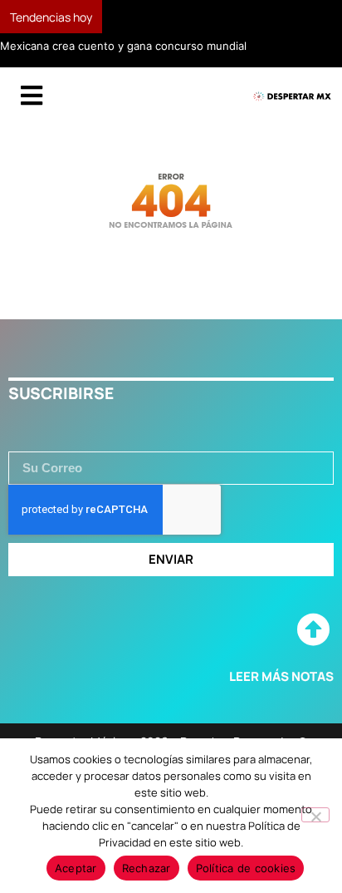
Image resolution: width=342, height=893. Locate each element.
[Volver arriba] (313, 630)
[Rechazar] (315, 814)
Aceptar (76, 868)
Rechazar (146, 868)
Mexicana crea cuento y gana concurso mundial (123, 45)
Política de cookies (246, 868)
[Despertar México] (292, 97)
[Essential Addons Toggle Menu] (31, 96)
